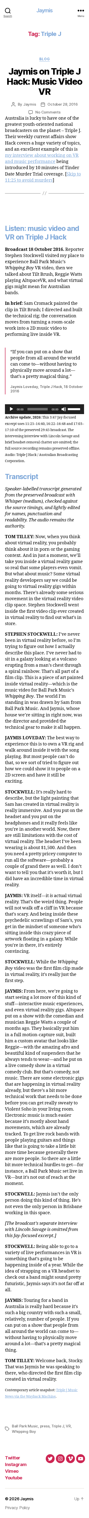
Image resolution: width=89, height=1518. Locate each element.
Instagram (16, 1464)
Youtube (13, 1477)
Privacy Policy (17, 1507)
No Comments (47, 112)
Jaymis (44, 10)
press (45, 1426)
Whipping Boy (24, 1431)
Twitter (12, 1457)
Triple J (57, 1426)
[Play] (11, 409)
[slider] (75, 408)
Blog (44, 59)
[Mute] (63, 409)
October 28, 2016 (62, 104)
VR (68, 1426)
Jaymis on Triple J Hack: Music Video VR (44, 81)
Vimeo (12, 1471)
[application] (44, 409)
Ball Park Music (25, 1426)
